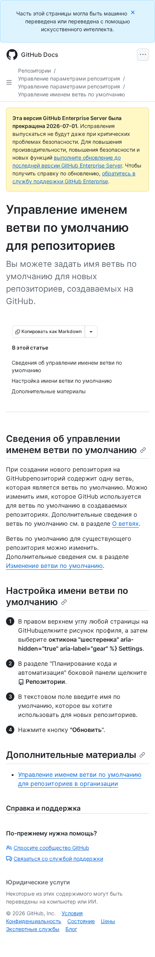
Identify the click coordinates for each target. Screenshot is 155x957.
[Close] (134, 12)
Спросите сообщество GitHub (51, 847)
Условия (72, 913)
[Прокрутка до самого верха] (138, 940)
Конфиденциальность (33, 921)
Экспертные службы (32, 929)
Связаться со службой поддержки (58, 858)
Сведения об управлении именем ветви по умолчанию (71, 444)
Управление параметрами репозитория (69, 78)
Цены (108, 921)
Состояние (81, 921)
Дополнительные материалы (71, 754)
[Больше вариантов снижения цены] (91, 332)
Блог (71, 929)
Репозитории (34, 70)
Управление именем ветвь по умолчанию (71, 94)
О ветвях (125, 523)
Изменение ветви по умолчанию (54, 565)
